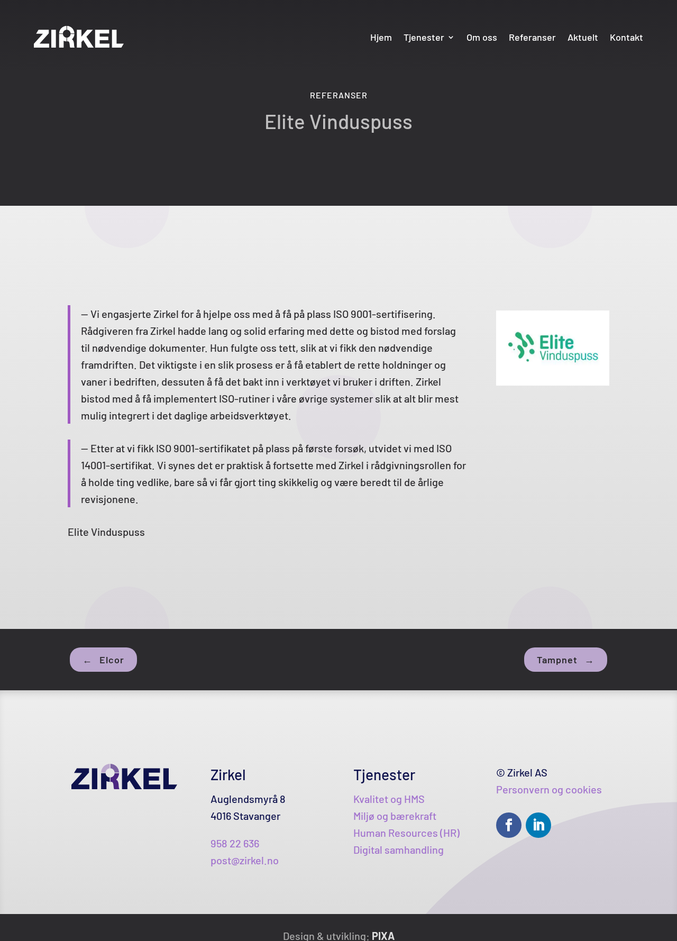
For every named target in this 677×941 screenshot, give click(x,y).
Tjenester (424, 37)
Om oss (481, 37)
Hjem (381, 37)
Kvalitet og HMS (389, 798)
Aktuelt (583, 37)
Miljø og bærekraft (394, 815)
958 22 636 (235, 843)
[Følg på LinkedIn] (538, 825)
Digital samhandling (398, 849)
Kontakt (626, 37)
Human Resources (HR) (406, 832)
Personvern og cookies (549, 789)
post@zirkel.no (245, 860)
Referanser (532, 37)
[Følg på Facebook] (509, 825)
